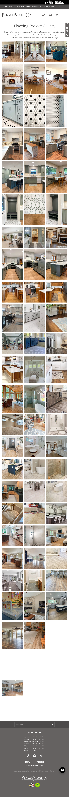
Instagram (67, 31)
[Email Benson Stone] (50, 14)
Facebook (67, 24)
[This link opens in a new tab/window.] (49, 3)
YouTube (67, 28)
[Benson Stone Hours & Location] (57, 14)
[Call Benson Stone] (43, 14)
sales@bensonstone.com (35, 765)
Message (67, 35)
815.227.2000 (34, 762)
